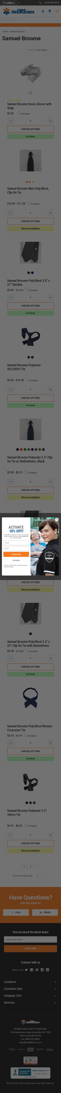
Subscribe (16, 554)
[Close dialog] (56, 520)
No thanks (16, 560)
